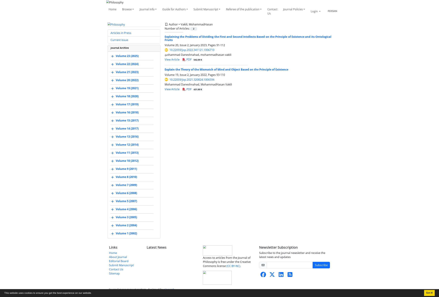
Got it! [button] (429, 293)
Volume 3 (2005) (126, 217)
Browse (127, 9)
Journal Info (147, 9)
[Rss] (290, 275)
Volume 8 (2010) (126, 177)
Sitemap (114, 273)
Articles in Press (121, 33)
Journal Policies (293, 9)
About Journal (118, 257)
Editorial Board (118, 261)
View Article (172, 59)
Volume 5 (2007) (126, 201)
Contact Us (272, 11)
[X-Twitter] (272, 275)
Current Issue (119, 40)
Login (314, 11)
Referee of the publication (242, 9)
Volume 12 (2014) (127, 145)
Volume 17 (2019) (127, 104)
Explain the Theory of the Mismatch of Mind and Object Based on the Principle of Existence (226, 69)
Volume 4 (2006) (126, 209)
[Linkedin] (281, 275)
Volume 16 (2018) (127, 112)
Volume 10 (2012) (127, 161)
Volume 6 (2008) (126, 193)
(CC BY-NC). (234, 266)
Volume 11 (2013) (127, 153)
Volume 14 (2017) (127, 129)
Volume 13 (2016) (127, 137)
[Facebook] (263, 275)
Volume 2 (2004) (126, 225)
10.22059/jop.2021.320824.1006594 (191, 79)
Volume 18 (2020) (127, 96)
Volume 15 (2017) (127, 121)
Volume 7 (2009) (126, 185)
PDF (194, 59)
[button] (92, 293)
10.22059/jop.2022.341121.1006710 (191, 50)
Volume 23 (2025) (127, 56)
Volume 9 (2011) (126, 169)
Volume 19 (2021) (127, 88)
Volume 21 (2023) (127, 72)
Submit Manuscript (205, 9)
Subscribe (321, 265)
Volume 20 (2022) (127, 80)
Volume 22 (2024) (127, 64)
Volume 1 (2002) (126, 233)
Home (112, 9)
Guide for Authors (174, 9)
